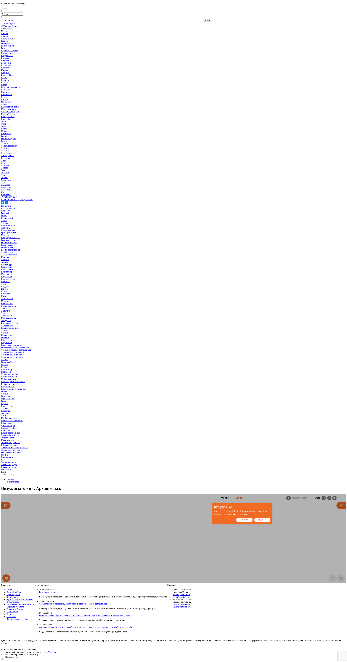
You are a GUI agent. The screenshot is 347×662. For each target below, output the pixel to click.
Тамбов (4, 168)
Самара (4, 143)
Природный (6, 274)
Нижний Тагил (8, 114)
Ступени (5, 408)
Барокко (5, 289)
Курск (4, 97)
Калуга (4, 82)
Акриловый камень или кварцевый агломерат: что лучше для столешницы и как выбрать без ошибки (86, 627)
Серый (4, 220)
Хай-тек (5, 308)
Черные (4, 333)
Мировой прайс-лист (11, 435)
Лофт (3, 296)
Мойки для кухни (9, 377)
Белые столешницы (10, 328)
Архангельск (7, 29)
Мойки (4, 359)
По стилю (5, 281)
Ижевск (4, 70)
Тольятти (5, 172)
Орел (3, 124)
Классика (5, 294)
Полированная (8, 230)
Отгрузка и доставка (10, 442)
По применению (8, 318)
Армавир (5, 36)
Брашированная (8, 233)
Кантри (4, 291)
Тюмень (4, 177)
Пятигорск (6, 133)
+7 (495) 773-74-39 (9, 197)
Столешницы (7, 325)
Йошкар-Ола (7, 75)
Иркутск (5, 72)
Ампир (4, 284)
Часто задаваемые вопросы (19, 619)
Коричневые (7, 335)
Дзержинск (6, 63)
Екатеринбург (7, 65)
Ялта (3, 192)
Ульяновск (6, 180)
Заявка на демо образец (12, 450)
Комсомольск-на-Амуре (12, 87)
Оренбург (5, 126)
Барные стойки (8, 398)
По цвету (5, 211)
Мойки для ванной (10, 374)
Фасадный (6, 320)
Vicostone (52, 652)
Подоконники (7, 386)
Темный (5, 262)
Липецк (4, 99)
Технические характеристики (20, 604)
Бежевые (5, 337)
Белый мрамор (8, 247)
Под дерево (6, 340)
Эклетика (5, 311)
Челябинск (6, 190)
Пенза (4, 129)
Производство (13, 594)
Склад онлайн (26, 199)
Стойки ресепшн (9, 384)
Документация (8, 425)
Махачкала (6, 102)
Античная (5, 228)
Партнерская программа (12, 420)
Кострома (5, 90)
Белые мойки (7, 362)
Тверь (3, 170)
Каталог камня (8, 208)
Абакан (4, 33)
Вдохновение (7, 423)
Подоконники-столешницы (13, 389)
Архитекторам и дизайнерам (20, 599)
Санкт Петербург (9, 146)
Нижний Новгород (10, 111)
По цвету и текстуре (10, 237)
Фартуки (5, 413)
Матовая (5, 235)
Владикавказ (7, 55)
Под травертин (8, 279)
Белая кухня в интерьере (50, 592)
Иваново (5, 68)
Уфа (3, 182)
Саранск (5, 148)
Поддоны (5, 411)
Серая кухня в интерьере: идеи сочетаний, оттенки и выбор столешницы (73, 604)
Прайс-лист (6, 430)
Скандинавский (8, 306)
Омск (3, 121)
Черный (4, 223)
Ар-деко (5, 286)
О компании (12, 611)
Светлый (5, 259)
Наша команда (7, 440)
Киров (4, 85)
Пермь (4, 131)
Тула (3, 175)
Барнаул (4, 41)
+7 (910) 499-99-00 (181, 604)
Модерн (4, 301)
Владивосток (7, 53)
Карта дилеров (13, 597)
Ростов (4, 136)
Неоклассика (7, 303)
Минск (4, 104)
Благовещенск (7, 46)
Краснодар (6, 92)
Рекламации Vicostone (11, 452)
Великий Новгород (10, 50)
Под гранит (6, 267)
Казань (4, 77)
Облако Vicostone (9, 428)
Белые (4, 391)
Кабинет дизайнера (10, 199)
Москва (4, 31)
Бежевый (5, 213)
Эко (3, 313)
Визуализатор (7, 457)
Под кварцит (7, 269)
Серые (4, 330)
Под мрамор (6, 272)
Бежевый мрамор (9, 242)
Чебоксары (6, 187)
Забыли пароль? (8, 23)
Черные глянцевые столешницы (16, 350)
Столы (4, 416)
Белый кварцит (8, 245)
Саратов (5, 151)
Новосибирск (7, 119)
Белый (4, 215)
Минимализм (7, 298)
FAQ (3, 460)
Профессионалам (9, 418)
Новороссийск (8, 116)
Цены (9, 590)
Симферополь (7, 155)
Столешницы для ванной (12, 352)
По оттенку (6, 257)
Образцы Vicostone (9, 445)
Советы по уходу (9, 464)
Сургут (4, 163)
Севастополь (7, 153)
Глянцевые (6, 372)
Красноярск (6, 94)
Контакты (11, 616)
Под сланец (6, 276)
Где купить (6, 206)
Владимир (6, 58)
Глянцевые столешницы (12, 345)
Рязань (4, 141)
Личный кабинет (14, 592)
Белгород (5, 43)
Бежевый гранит (8, 240)
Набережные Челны (10, 107)
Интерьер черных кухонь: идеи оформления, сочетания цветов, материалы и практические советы (84, 615)
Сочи (3, 160)
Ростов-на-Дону (8, 138)
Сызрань (5, 165)
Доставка (11, 614)
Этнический (6, 316)
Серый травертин (9, 255)
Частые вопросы (8, 462)
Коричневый (7, 218)
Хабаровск (6, 185)
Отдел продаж (7, 438)
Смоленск (5, 158)
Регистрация (7, 20)
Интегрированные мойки (13, 381)
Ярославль (6, 194)
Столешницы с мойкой (11, 355)
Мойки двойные (8, 379)
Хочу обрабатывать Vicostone (14, 447)
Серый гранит (7, 252)
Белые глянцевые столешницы (15, 347)
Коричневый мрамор (10, 250)
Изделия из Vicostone (10, 323)
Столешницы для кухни (12, 357)
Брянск (4, 48)
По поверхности (8, 225)
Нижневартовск (8, 109)
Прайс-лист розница (10, 433)
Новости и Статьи (15, 609)
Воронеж (5, 60)
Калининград (7, 80)
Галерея (4, 455)
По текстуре (6, 264)
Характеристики (8, 467)
